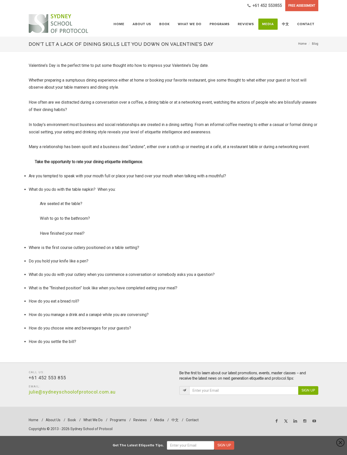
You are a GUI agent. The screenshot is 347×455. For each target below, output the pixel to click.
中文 (175, 420)
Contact (192, 420)
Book (72, 420)
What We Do (93, 420)
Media (159, 420)
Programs (118, 420)
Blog (315, 43)
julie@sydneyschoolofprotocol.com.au (72, 392)
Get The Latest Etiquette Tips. (139, 445)
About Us (53, 420)
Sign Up (308, 390)
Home (302, 43)
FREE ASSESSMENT (301, 5)
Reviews (140, 420)
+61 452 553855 (266, 5)
